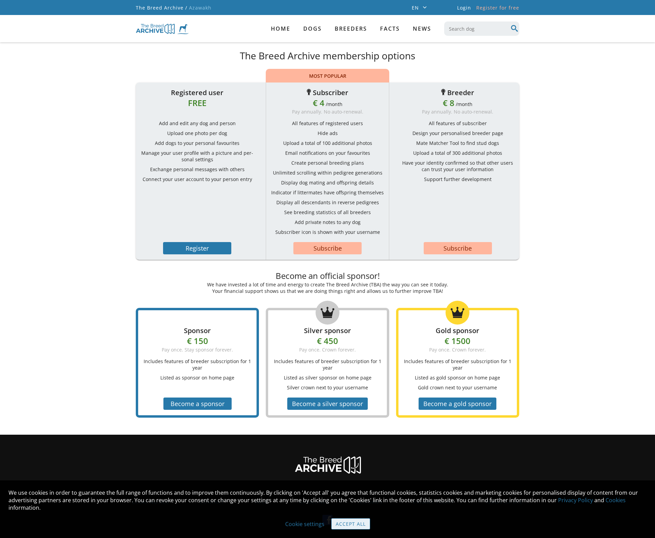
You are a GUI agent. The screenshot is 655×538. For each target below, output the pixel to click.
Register (197, 248)
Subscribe (328, 248)
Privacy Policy (575, 500)
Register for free (497, 7)
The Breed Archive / (161, 7)
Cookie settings (304, 524)
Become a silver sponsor (327, 404)
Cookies (616, 500)
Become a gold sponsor (457, 404)
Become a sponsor (197, 404)
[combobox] (481, 28)
